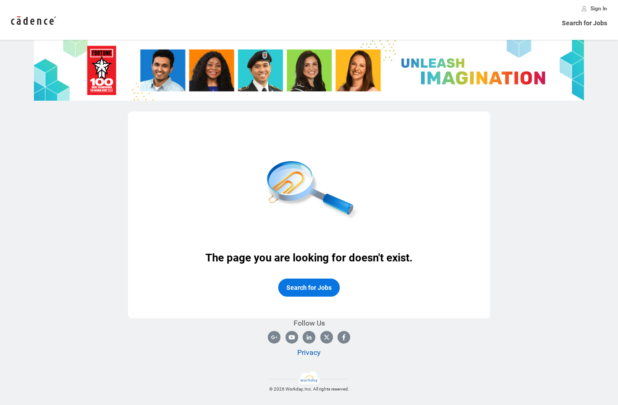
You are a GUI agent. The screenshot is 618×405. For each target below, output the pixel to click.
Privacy (309, 352)
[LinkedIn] (309, 337)
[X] (326, 337)
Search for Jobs (584, 23)
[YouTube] (291, 337)
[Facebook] (344, 337)
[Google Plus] (274, 337)
